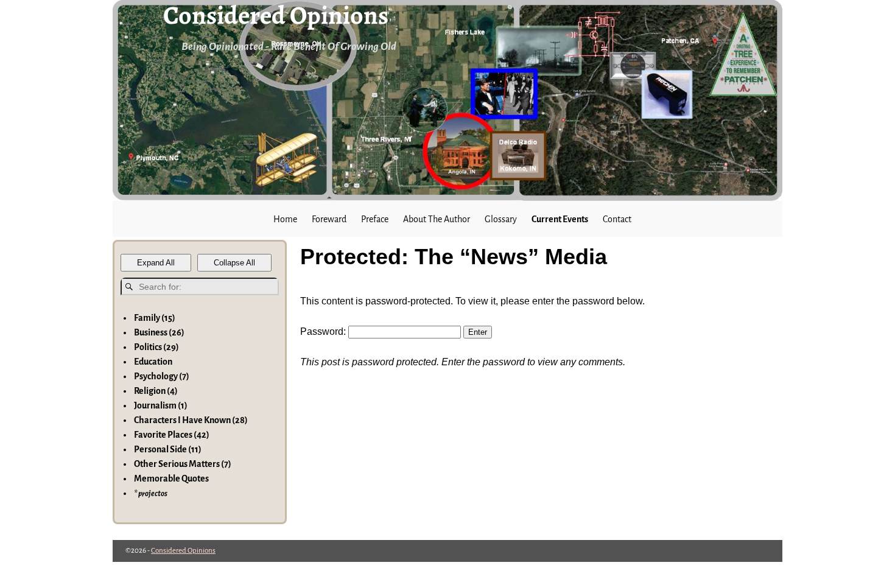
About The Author (436, 219)
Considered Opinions (183, 551)
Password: (324, 331)
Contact (617, 219)
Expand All (156, 262)
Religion (156, 391)
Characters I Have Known (191, 420)
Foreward (329, 219)
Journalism (161, 405)
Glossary (501, 219)
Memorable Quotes (171, 478)
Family (154, 318)
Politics (156, 347)
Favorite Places (171, 435)
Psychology (161, 376)
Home (285, 219)
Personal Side (168, 449)
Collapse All (234, 262)
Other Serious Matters (182, 464)
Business (159, 332)
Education (153, 361)
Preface (374, 219)
